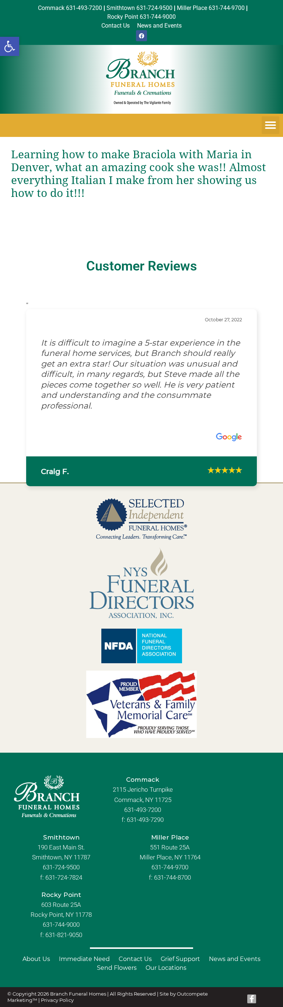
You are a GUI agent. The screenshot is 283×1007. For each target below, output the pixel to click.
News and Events (235, 958)
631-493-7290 (145, 819)
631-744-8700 (172, 877)
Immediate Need (84, 958)
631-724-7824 (63, 877)
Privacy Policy (57, 1000)
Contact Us (135, 958)
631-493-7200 (142, 809)
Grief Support (180, 958)
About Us (36, 958)
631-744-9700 (169, 867)
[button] (9, 46)
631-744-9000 (61, 924)
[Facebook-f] (251, 998)
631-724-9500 (61, 867)
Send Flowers (117, 967)
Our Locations (166, 967)
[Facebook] (141, 35)
